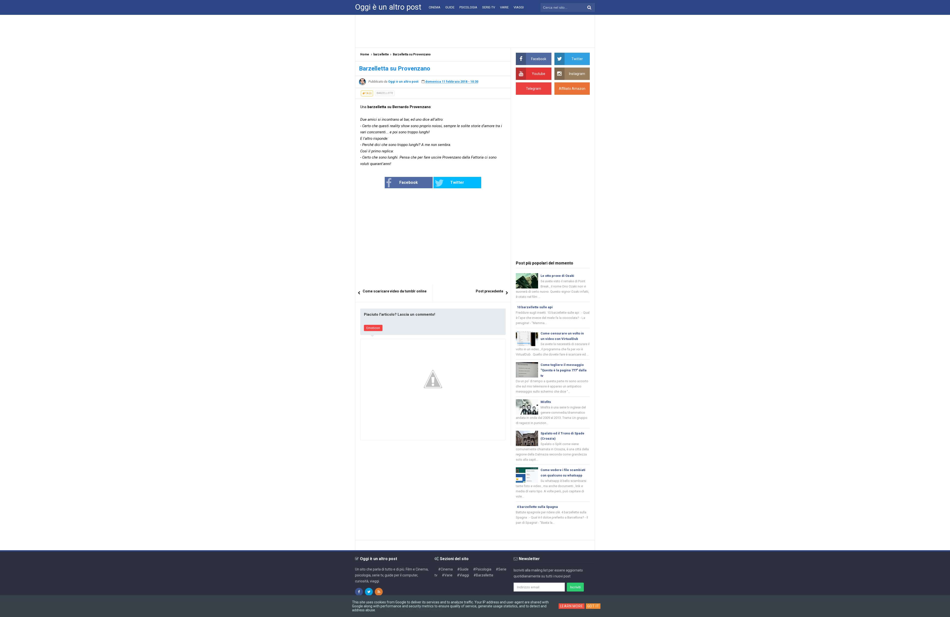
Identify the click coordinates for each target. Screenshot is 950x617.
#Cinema (445, 569)
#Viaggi (463, 575)
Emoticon (373, 328)
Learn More (571, 606)
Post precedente (489, 291)
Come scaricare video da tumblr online (395, 291)
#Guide (463, 569)
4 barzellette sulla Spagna (537, 507)
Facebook (408, 182)
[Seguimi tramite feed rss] (379, 592)
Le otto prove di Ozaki (557, 276)
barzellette (385, 93)
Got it (593, 606)
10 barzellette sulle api (535, 307)
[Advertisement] (475, 31)
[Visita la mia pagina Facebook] (359, 592)
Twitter (457, 182)
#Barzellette (483, 575)
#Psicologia (482, 569)
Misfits (546, 402)
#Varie (447, 575)
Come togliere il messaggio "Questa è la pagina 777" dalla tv (564, 370)
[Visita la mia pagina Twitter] (369, 592)
